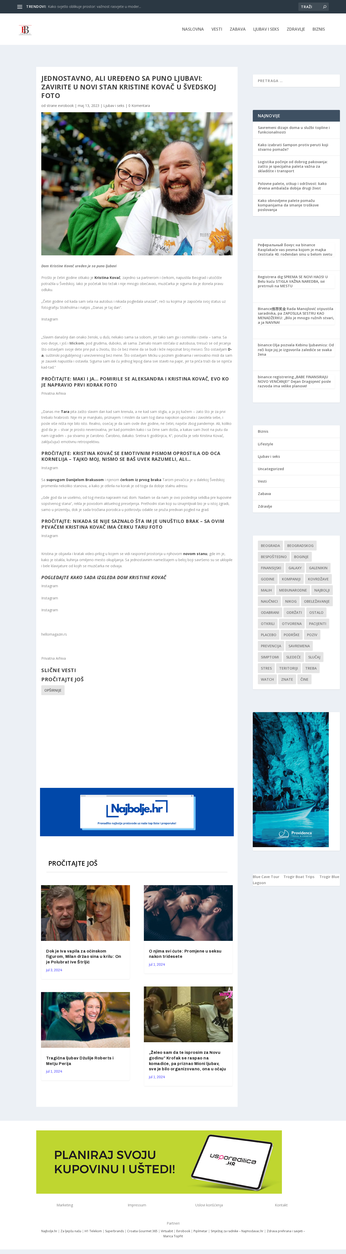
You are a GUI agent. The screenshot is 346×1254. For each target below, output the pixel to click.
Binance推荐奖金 (272, 308)
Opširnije (53, 690)
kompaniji (291, 579)
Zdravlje (296, 29)
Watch (267, 679)
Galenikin (318, 567)
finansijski (271, 567)
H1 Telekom (93, 1231)
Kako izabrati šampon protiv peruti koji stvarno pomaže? (293, 147)
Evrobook (183, 1231)
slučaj (314, 657)
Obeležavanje (317, 601)
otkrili (268, 623)
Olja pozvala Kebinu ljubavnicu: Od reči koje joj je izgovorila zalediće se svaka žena (296, 349)
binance (265, 345)
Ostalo (316, 612)
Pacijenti (317, 623)
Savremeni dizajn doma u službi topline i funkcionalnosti (294, 130)
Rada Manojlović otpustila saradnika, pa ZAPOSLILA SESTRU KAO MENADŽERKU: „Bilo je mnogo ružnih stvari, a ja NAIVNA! (296, 315)
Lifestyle (265, 444)
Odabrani (270, 612)
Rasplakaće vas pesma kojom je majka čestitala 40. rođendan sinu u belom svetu (295, 252)
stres (266, 668)
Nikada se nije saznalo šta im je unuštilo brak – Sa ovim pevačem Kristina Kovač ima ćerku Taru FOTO (132, 524)
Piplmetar (200, 1231)
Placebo (268, 634)
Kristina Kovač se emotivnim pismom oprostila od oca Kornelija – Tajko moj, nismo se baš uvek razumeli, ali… (130, 456)
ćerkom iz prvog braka (140, 479)
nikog (291, 601)
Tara (65, 411)
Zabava (238, 29)
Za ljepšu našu (71, 1231)
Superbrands (114, 1231)
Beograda (270, 545)
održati (294, 612)
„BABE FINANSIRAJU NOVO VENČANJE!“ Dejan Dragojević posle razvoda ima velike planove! (294, 381)
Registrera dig (270, 276)
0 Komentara (139, 105)
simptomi (270, 657)
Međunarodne (293, 590)
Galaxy (295, 567)
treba (311, 668)
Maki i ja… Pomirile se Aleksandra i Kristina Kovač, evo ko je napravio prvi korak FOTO (135, 382)
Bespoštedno (274, 556)
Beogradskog (300, 545)
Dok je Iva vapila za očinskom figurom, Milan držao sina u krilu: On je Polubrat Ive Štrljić (83, 956)
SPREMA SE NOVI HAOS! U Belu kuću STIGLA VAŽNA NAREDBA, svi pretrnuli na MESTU (293, 281)
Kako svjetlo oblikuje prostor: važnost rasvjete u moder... (94, 6)
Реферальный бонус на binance (286, 244)
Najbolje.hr (49, 1231)
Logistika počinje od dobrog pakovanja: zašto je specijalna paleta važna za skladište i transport (293, 166)
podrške (292, 634)
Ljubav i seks (266, 29)
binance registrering (276, 376)
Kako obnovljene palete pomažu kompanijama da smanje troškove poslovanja (288, 205)
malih (266, 590)
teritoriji (288, 668)
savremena (299, 645)
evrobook (66, 105)
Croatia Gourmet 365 (142, 1231)
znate (287, 679)
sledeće (293, 657)
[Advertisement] (137, 741)
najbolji (322, 590)
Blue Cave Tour (266, 876)
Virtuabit (167, 1231)
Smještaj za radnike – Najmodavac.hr (237, 1231)
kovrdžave (318, 579)
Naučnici (269, 601)
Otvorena (292, 623)
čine (304, 679)
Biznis (319, 29)
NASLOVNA (193, 29)
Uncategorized (271, 468)
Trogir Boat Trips (298, 876)
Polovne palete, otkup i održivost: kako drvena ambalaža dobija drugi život (292, 186)
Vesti (217, 29)
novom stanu (195, 553)
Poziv (312, 634)
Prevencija (271, 645)
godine (268, 579)
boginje (301, 556)
